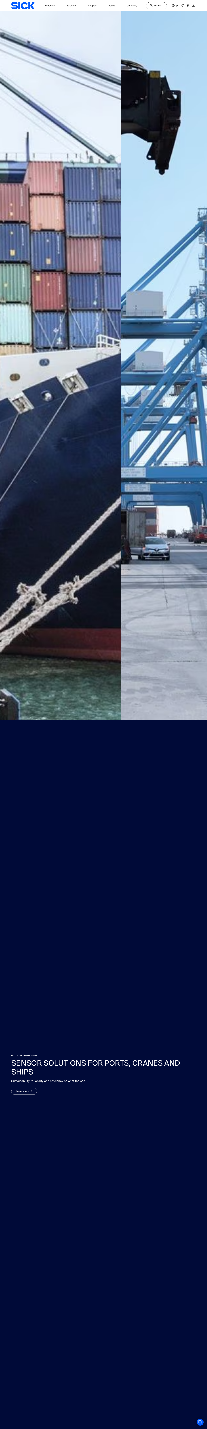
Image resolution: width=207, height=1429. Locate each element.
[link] (22, 5)
